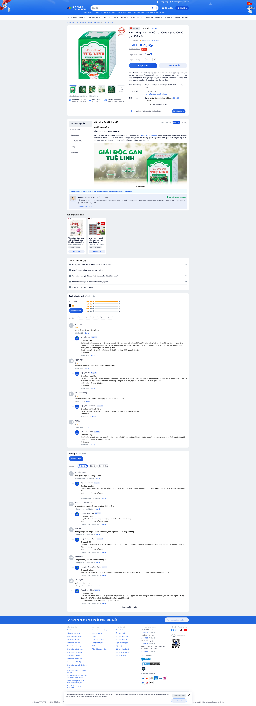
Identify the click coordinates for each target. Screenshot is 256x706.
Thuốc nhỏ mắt (121, 12)
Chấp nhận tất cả (179, 695)
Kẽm (97, 12)
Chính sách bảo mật (73, 655)
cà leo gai (143, 135)
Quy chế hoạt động (73, 639)
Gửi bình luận (76, 459)
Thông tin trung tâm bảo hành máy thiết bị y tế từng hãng (77, 676)
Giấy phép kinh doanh (74, 636)
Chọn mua (143, 65)
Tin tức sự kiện (121, 655)
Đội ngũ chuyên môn (123, 649)
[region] (97, 55)
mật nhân (153, 135)
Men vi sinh (141, 12)
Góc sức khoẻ (121, 630)
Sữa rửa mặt (132, 12)
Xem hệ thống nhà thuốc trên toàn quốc (94, 619)
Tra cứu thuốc (121, 633)
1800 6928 (185, 2)
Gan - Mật (97, 22)
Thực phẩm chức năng (84, 22)
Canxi (85, 12)
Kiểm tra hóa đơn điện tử (75, 662)
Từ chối (179, 701)
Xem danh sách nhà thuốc (176, 620)
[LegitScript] (151, 669)
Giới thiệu (70, 630)
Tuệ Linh (154, 28)
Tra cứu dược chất (122, 636)
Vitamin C (163, 12)
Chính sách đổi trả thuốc (75, 649)
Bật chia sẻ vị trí (178, 111)
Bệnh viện (119, 646)
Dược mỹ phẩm (97, 633)
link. (113, 348)
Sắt (101, 12)
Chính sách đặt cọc (73, 642)
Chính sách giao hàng (74, 652)
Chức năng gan (108, 22)
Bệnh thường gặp (122, 642)
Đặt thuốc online (97, 646)
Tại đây (116, 600)
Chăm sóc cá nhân (98, 639)
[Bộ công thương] (145, 659)
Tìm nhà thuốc (173, 65)
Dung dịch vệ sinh (152, 12)
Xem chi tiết (76, 251)
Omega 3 (91, 12)
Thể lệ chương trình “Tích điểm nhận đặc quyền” (75, 681)
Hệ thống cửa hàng (73, 633)
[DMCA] (151, 664)
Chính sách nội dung (74, 646)
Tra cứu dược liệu (122, 639)
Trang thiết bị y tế (97, 642)
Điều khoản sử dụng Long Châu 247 (75, 687)
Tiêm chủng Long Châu (99, 649)
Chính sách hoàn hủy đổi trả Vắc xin (76, 671)
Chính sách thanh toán (74, 658)
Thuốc (94, 636)
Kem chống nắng (109, 12)
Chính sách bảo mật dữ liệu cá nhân (77, 666)
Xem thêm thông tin (84, 206)
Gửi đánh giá (76, 311)
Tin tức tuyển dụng (122, 652)
